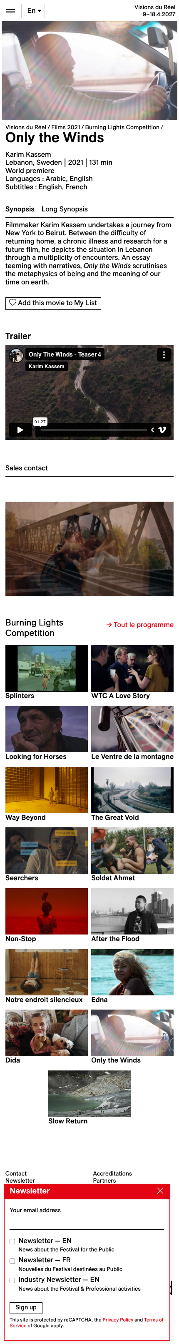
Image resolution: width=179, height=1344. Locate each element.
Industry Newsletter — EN (80, 1283)
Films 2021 (65, 127)
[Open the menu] (10, 10)
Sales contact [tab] (26, 468)
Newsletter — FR (70, 1264)
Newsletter (20, 1180)
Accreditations (112, 1173)
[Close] (158, 1191)
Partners (104, 1180)
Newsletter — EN (66, 1245)
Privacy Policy (117, 1320)
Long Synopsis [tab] (65, 209)
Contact (16, 1173)
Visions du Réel (25, 127)
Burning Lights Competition (122, 127)
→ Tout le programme (140, 625)
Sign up (26, 1307)
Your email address (35, 1210)
